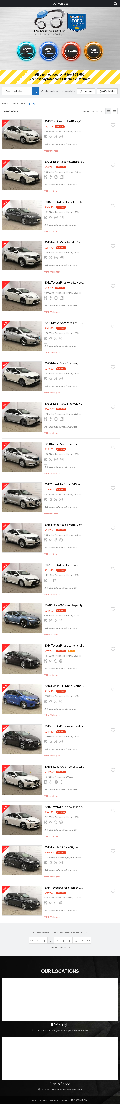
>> (88, 940)
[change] (33, 104)
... (76, 940)
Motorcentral (81, 1100)
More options (51, 91)
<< (32, 940)
